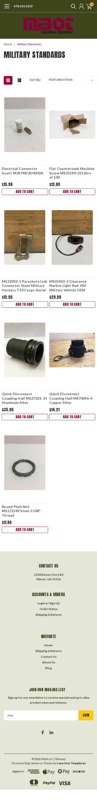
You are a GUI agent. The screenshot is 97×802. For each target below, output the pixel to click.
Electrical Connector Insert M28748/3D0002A (22, 170)
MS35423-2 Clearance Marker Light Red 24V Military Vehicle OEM (68, 285)
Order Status (48, 609)
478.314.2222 (23, 6)
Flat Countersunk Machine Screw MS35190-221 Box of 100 (72, 172)
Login (41, 603)
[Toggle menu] (7, 8)
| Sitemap (59, 759)
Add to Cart (25, 191)
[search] (72, 6)
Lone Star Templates (71, 763)
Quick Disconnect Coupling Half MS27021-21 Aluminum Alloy (24, 398)
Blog (48, 668)
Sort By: (35, 80)
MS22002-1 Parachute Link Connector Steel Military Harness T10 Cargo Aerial (24, 285)
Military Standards (29, 44)
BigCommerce (34, 763)
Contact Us (48, 656)
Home (8, 44)
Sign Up (54, 603)
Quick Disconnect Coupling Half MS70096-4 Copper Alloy (71, 398)
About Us (48, 662)
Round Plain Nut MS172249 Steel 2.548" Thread (21, 510)
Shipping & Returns (48, 614)
